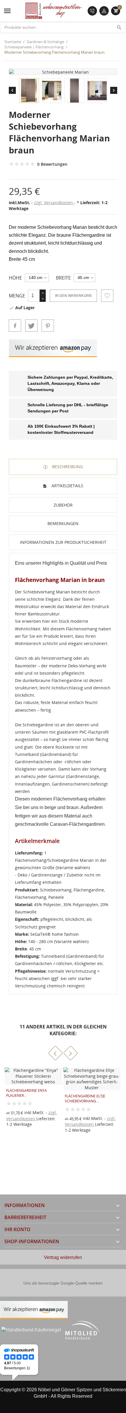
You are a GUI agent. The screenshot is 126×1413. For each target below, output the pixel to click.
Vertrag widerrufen (63, 1257)
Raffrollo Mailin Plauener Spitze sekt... (90, 1093)
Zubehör (63, 505)
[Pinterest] (48, 325)
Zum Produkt (73, 1116)
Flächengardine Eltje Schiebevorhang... (27, 1099)
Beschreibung (67, 466)
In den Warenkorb (73, 296)
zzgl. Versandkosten (54, 202)
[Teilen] (15, 325)
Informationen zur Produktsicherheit (63, 542)
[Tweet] (31, 325)
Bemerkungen (63, 523)
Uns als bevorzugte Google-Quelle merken (63, 1283)
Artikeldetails (66, 485)
